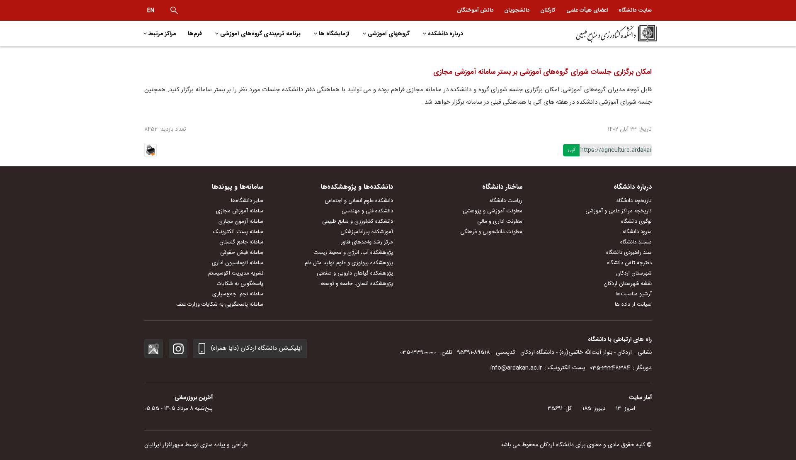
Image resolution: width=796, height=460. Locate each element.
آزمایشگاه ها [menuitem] (334, 33)
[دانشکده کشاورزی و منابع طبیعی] (595, 33)
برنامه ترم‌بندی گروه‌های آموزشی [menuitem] (260, 33)
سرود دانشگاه (637, 231)
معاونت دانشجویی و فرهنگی (491, 231)
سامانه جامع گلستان (241, 242)
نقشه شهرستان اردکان (628, 283)
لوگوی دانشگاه (636, 221)
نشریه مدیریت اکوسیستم (235, 273)
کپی (571, 150)
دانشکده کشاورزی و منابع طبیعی (357, 221)
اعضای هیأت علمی (587, 10)
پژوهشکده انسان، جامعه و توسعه (356, 283)
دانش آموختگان (475, 10)
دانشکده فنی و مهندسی (367, 211)
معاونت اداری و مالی (499, 221)
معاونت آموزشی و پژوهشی (492, 211)
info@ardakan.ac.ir (516, 368)
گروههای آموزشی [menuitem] (389, 33)
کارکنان (548, 10)
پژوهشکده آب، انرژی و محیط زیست (353, 252)
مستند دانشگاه (636, 242)
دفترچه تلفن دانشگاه (629, 263)
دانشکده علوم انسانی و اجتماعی (359, 200)
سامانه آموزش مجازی (239, 211)
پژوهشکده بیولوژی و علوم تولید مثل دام (349, 263)
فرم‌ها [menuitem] (195, 33)
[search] (174, 10)
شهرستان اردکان (634, 273)
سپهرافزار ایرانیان (163, 445)
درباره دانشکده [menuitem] (445, 33)
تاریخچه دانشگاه (634, 200)
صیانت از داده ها (633, 304)
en (150, 10)
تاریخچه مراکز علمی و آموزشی (618, 211)
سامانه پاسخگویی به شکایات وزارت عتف (219, 304)
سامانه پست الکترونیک (238, 231)
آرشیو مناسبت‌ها (634, 294)
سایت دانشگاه (635, 10)
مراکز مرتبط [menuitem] (162, 33)
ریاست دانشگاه (506, 200)
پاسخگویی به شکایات (240, 283)
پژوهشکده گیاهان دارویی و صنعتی (355, 273)
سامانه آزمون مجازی (240, 221)
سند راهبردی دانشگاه (629, 252)
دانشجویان (516, 10)
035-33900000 (418, 353)
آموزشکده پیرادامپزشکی (366, 231)
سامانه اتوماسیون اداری (237, 263)
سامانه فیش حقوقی (241, 252)
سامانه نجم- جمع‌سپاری (237, 294)
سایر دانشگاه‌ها (247, 200)
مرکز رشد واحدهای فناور (367, 242)
